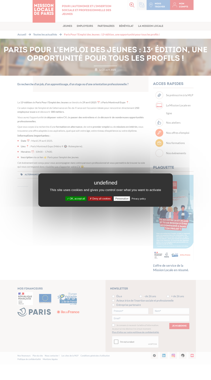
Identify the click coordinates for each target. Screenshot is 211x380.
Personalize (122, 198)
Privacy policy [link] (139, 198)
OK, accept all (77, 198)
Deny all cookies (101, 198)
